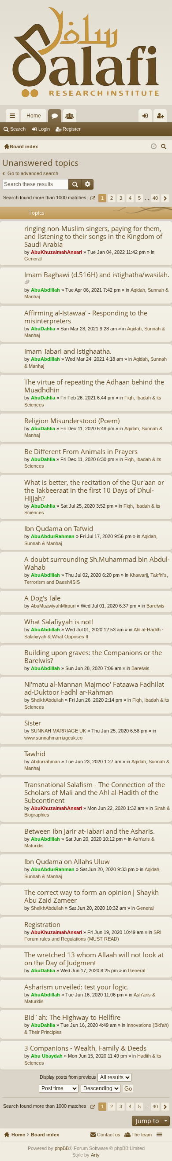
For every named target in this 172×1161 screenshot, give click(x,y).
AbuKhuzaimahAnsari (56, 252)
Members (71, 117)
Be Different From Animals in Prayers (81, 451)
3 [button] (121, 198)
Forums (56, 117)
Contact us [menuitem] (108, 1134)
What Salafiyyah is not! (58, 622)
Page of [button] (92, 198)
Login (44, 129)
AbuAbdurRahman (53, 536)
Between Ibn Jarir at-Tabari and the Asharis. (89, 831)
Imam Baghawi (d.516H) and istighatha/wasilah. (96, 275)
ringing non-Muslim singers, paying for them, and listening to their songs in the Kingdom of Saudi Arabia (93, 236)
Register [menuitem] (162, 117)
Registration (42, 924)
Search (18, 129)
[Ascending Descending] (101, 1088)
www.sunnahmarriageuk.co (53, 737)
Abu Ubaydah (47, 1055)
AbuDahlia (43, 328)
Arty (95, 1154)
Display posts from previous (68, 1077)
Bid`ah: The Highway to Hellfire (72, 1017)
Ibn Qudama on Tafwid (58, 528)
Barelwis (155, 605)
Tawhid (34, 754)
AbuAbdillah (45, 290)
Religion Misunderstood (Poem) (72, 421)
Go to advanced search (32, 173)
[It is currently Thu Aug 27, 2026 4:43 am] (154, 146)
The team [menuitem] (141, 1134)
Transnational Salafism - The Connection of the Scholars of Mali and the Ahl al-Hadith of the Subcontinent (94, 792)
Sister (32, 723)
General (32, 258)
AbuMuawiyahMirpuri (53, 605)
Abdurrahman (45, 761)
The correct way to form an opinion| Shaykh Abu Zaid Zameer (91, 896)
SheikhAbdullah (47, 700)
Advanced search (87, 184)
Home (33, 116)
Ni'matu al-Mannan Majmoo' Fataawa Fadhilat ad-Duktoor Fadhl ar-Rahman (94, 688)
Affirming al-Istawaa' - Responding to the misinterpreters (85, 317)
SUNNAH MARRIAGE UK (58, 730)
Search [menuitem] (164, 147)
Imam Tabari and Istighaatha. (68, 351)
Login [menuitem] (147, 117)
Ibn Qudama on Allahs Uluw (67, 861)
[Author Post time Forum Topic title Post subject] (59, 1088)
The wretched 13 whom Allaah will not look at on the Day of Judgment (94, 959)
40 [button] (155, 198)
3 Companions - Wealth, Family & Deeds (85, 1048)
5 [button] (139, 198)
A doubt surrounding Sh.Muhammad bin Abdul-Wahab (97, 563)
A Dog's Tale (42, 598)
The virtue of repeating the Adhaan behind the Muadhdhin (94, 386)
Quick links (14, 117)
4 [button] (130, 198)
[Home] (86, 52)
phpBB (62, 1148)
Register (72, 129)
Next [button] (165, 198)
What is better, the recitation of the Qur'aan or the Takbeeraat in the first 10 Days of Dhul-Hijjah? (94, 490)
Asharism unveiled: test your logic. (76, 987)
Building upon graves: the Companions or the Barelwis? (93, 656)
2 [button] (111, 198)
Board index (45, 1134)
